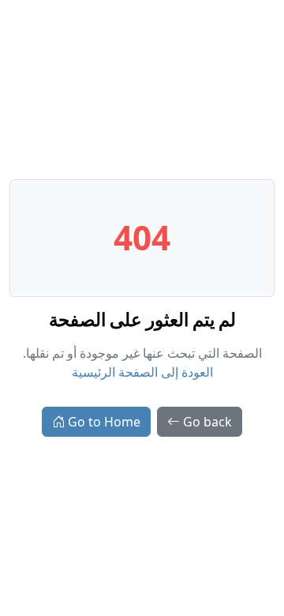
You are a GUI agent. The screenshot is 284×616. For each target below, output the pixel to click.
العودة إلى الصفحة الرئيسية (142, 372)
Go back (207, 421)
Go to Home (104, 421)
